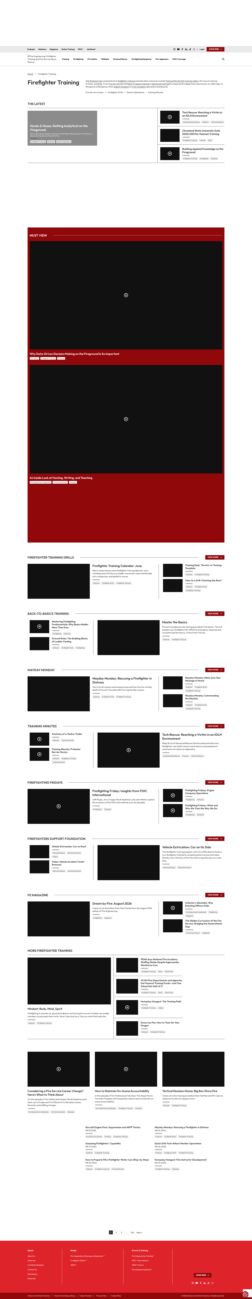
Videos (55, 857)
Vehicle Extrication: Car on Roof (69, 846)
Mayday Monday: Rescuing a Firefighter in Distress (122, 680)
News (210, 140)
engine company (121, 86)
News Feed (169, 972)
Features (205, 122)
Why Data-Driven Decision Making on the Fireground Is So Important (74, 354)
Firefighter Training (38, 142)
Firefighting (204, 159)
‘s (94, 81)
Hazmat (202, 140)
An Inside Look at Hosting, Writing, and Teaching (61, 478)
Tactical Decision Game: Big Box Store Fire (189, 1091)
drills (100, 83)
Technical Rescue (217, 122)
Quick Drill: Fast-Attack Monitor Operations (178, 1143)
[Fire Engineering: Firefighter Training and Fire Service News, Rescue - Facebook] (182, 49)
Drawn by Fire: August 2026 (112, 903)
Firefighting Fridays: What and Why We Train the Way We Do (201, 807)
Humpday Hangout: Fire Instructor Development (181, 1159)
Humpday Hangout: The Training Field (161, 1001)
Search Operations (63, 142)
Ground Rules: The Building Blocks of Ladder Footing (70, 640)
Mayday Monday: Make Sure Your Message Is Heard (203, 679)
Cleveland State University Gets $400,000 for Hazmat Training (201, 132)
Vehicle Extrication (184, 867)
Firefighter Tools (67, 648)
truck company (139, 86)
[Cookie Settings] (245, 1294)
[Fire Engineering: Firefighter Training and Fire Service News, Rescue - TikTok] (190, 49)
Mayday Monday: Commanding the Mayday (202, 697)
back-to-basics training (138, 83)
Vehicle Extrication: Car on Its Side (186, 847)
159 (132, 1232)
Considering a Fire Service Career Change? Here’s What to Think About (55, 1092)
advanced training (160, 83)
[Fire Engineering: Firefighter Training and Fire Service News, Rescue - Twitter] (194, 49)
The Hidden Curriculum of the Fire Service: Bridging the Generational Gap (203, 923)
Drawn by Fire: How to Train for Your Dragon (160, 1024)
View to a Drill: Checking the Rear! (203, 580)
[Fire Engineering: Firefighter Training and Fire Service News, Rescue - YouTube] (178, 49)
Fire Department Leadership (41, 482)
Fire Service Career (60, 482)
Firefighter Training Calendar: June (117, 566)
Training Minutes (68, 740)
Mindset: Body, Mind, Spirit (45, 1009)
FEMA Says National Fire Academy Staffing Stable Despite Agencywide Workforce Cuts (160, 962)
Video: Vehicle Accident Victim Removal (68, 863)
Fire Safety (34, 358)
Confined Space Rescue (191, 122)
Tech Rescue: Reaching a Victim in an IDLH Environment (202, 114)
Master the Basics (174, 622)
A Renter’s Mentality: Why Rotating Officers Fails (199, 904)
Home (30, 74)
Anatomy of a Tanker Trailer (67, 733)
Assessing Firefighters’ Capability (103, 1143)
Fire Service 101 (116, 83)
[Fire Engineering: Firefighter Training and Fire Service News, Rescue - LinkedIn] (186, 49)
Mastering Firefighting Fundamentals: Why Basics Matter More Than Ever (70, 624)
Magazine (107, 918)
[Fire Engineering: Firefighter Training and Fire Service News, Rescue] (43, 59)
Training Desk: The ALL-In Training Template (203, 567)
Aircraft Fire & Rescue (94, 1137)
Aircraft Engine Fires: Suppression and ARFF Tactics (112, 1127)
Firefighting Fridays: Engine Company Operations (199, 792)
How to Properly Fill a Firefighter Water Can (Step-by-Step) (117, 1159)
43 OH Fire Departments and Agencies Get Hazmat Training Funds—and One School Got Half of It (161, 983)
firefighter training (126, 81)
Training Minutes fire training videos (182, 81)
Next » (139, 1232)
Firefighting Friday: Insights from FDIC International (119, 793)
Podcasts (51, 142)
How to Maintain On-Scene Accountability (122, 1091)
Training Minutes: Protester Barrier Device (66, 751)
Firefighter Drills (108, 583)
